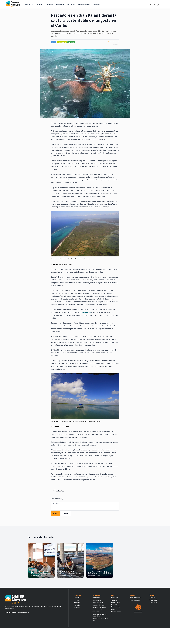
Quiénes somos (97, 597)
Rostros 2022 (153, 597)
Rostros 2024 (153, 602)
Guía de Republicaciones (99, 607)
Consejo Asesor (97, 600)
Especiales (49, 4)
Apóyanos (97, 4)
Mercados (71, 42)
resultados (86, 312)
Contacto (114, 600)
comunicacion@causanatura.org (20, 612)
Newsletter (114, 597)
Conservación (62, 42)
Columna (39, 4)
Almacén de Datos (84, 4)
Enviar (55, 513)
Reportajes (60, 4)
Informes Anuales (116, 612)
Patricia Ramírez (113, 42)
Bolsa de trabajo (116, 607)
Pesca (53, 42)
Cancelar (66, 513)
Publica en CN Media (98, 605)
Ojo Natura (114, 609)
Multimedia (71, 4)
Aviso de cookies (135, 600)
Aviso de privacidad (135, 597)
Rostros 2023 (153, 600)
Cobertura (28, 4)
